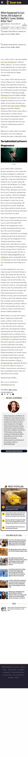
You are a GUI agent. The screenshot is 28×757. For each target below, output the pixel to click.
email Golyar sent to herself (9, 337)
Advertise (22, 667)
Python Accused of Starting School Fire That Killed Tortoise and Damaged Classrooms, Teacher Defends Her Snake (15, 507)
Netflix (10, 389)
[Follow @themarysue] (2, 395)
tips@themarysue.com (8, 385)
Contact (17, 677)
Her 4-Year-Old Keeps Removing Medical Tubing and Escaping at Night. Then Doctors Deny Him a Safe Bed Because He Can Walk (17, 542)
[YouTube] (13, 395)
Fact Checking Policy (18, 675)
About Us (16, 667)
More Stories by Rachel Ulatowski (14, 451)
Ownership (10, 677)
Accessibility (21, 669)
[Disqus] (14, 636)
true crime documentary (8, 62)
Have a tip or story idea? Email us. (17, 607)
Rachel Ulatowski (6, 24)
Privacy (4, 669)
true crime (14, 389)
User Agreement (7, 672)
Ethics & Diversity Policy (18, 672)
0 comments (24, 24)
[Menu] (2, 2)
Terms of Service (12, 669)
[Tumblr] (10, 395)
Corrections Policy (7, 675)
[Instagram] (8, 395)
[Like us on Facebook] (5, 395)
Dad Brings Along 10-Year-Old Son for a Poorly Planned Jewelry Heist (18, 550)
